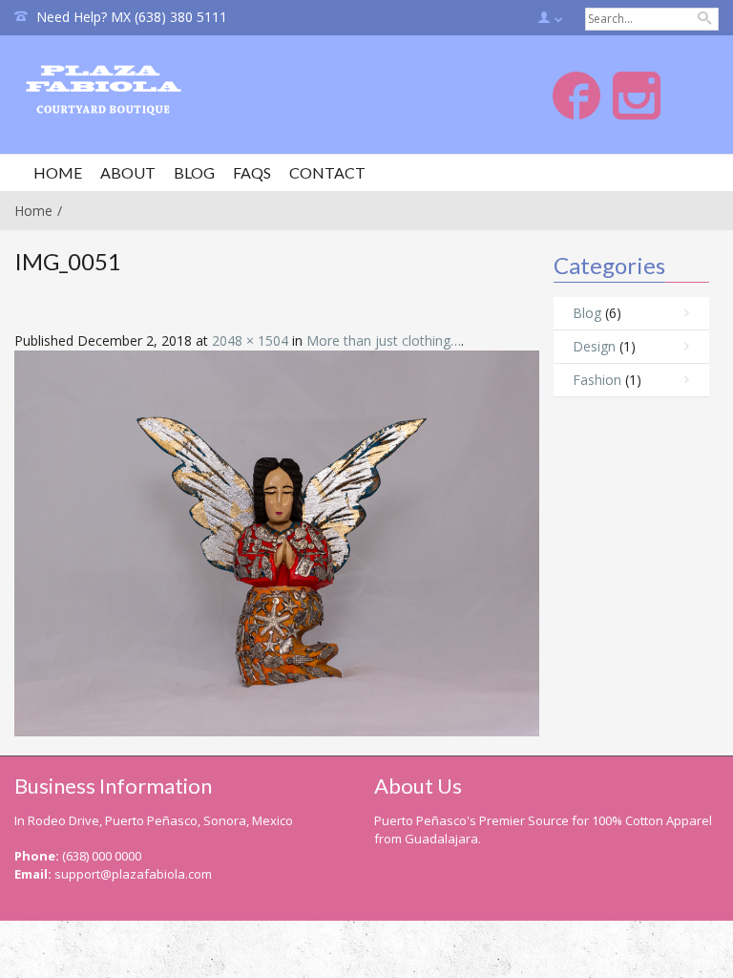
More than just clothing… (383, 340)
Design (594, 346)
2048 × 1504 (250, 340)
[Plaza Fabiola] (127, 91)
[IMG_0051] (276, 542)
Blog (587, 313)
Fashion (597, 380)
